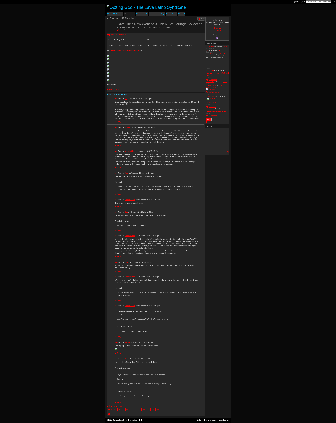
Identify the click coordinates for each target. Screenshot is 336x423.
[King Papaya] (209, 132)
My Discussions (128, 18)
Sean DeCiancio (211, 54)
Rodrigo (128, 127)
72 (140, 410)
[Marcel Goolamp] (224, 146)
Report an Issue (210, 420)
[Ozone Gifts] (224, 132)
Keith (126, 173)
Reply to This (113, 89)
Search (333, 2)
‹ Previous (112, 410)
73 (144, 410)
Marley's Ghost (130, 151)
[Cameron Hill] (217, 132)
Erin (126, 262)
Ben (126, 359)
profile (225, 46)
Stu (207, 50)
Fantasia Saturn (212, 92)
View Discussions (126, 30)
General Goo (165, 27)
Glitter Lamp (211, 102)
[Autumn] (209, 146)
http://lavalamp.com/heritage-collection (124, 51)
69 (127, 410)
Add (202, 19)
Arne (207, 85)
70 (131, 410)
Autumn (127, 342)
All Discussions (113, 18)
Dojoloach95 (210, 70)
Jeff (126, 99)
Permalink (116, 99)
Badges (199, 420)
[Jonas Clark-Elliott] (209, 139)
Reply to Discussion (115, 406)
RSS (109, 414)
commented (213, 85)
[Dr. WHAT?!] (111, 30)
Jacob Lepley (224, 54)
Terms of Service (223, 420)
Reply (118, 122)
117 (152, 410)
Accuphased (210, 46)
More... (209, 119)
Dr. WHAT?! (130, 27)
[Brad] (224, 139)
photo (214, 87)
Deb (126, 212)
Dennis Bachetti (211, 96)
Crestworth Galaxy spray (216, 111)
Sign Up (296, 2)
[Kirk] (217, 139)
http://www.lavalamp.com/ (117, 35)
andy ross (209, 109)
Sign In (302, 2)
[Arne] (217, 146)
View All (226, 152)
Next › (158, 410)
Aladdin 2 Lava (130, 200)
